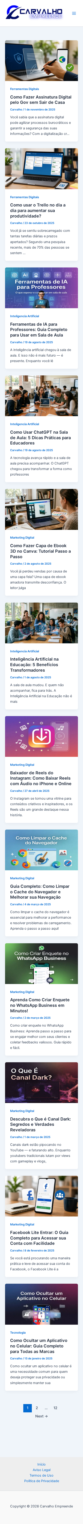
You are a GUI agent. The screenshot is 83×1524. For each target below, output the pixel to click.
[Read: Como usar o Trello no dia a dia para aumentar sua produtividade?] (41, 168)
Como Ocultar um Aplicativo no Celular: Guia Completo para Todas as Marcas (38, 1346)
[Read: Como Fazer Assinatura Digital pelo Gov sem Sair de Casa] (41, 60)
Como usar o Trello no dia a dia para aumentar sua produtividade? (37, 210)
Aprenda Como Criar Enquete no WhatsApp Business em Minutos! (40, 1005)
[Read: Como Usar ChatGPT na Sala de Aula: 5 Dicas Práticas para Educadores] (41, 396)
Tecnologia (18, 1332)
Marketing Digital (22, 537)
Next (41, 1416)
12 (55, 1408)
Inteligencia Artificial (24, 316)
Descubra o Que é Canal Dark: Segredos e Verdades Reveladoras (40, 1124)
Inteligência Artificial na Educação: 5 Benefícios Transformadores (34, 664)
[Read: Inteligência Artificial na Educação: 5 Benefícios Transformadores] (41, 623)
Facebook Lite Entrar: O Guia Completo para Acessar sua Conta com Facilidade (39, 1238)
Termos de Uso (41, 1475)
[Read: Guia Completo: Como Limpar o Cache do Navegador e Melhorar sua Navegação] (41, 850)
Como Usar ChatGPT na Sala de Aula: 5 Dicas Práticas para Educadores (40, 437)
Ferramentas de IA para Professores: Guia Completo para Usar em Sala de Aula (38, 329)
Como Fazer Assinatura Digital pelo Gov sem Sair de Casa (40, 99)
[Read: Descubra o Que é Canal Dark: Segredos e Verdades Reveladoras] (41, 1082)
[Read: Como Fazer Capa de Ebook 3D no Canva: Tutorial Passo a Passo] (41, 509)
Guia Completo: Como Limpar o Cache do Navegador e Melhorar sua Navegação (39, 892)
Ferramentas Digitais (24, 89)
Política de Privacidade (41, 1481)
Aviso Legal (41, 1470)
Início (41, 1464)
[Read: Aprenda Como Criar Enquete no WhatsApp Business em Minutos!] (41, 963)
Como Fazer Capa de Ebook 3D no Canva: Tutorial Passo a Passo (40, 551)
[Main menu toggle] (74, 13)
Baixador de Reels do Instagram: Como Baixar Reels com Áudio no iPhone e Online (40, 778)
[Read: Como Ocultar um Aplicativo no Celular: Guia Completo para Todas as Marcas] (41, 1304)
